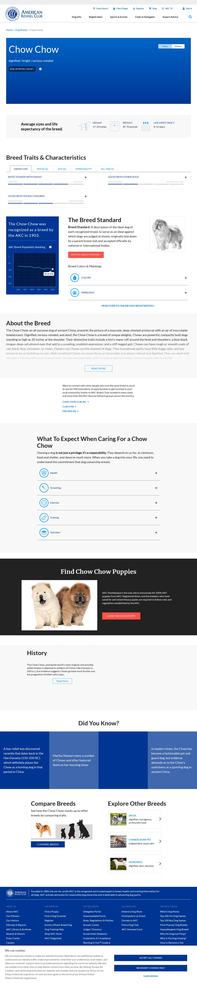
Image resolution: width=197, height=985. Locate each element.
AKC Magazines (53, 938)
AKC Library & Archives (18, 929)
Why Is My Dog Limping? (173, 938)
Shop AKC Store (53, 933)
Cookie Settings (150, 976)
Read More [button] (98, 368)
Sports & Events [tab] (118, 16)
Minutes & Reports (16, 924)
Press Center (13, 938)
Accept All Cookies (150, 958)
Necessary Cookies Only (151, 968)
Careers (10, 942)
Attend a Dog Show (132, 911)
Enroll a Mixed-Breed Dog (58, 924)
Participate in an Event (133, 915)
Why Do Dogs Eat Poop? (173, 933)
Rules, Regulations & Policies (98, 920)
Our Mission (12, 915)
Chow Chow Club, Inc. (74, 402)
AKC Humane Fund (132, 929)
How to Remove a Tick (171, 942)
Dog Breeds (21, 29)
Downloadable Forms (94, 915)
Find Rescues (69, 411)
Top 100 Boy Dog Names (173, 920)
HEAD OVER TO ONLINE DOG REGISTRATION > (128, 305)
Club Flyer (68, 406)
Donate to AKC (130, 920)
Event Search (102, 8)
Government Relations (95, 933)
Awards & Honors (15, 933)
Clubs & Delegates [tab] (145, 16)
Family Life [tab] (21, 168)
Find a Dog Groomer (55, 915)
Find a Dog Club (130, 924)
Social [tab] (62, 168)
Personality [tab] (84, 168)
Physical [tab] (42, 168)
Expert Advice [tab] (170, 16)
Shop (155, 8)
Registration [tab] (95, 16)
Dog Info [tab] (76, 16)
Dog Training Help (54, 929)
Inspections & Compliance (97, 938)
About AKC (12, 911)
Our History (12, 920)
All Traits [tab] (107, 168)
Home (9, 29)
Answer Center (91, 924)
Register (140, 8)
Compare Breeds (48, 844)
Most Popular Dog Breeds (173, 924)
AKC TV (169, 8)
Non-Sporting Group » (22, 69)
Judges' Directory (92, 929)
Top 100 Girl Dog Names (173, 915)
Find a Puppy (122, 8)
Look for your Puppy (121, 615)
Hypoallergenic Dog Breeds (174, 929)
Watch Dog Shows (169, 911)
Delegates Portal (92, 911)
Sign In (189, 8)
